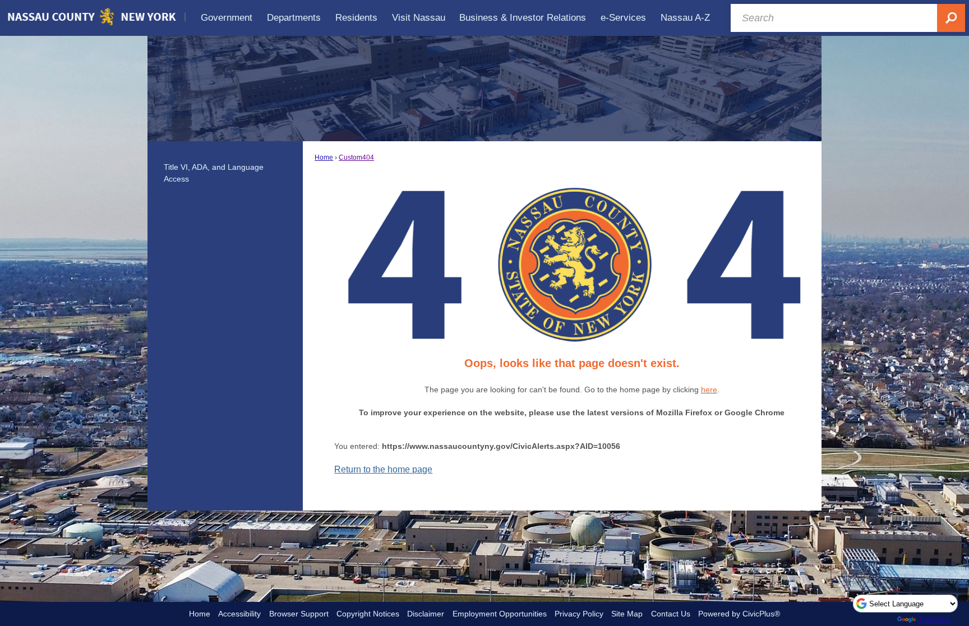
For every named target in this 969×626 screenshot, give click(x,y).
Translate (934, 619)
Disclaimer (425, 613)
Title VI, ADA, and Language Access (214, 173)
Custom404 (356, 157)
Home (324, 157)
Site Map (627, 613)
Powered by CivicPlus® (739, 613)
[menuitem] (227, 17)
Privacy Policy (579, 613)
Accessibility (239, 613)
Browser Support (299, 613)
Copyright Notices (367, 613)
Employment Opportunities (500, 613)
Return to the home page (383, 469)
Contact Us (670, 613)
